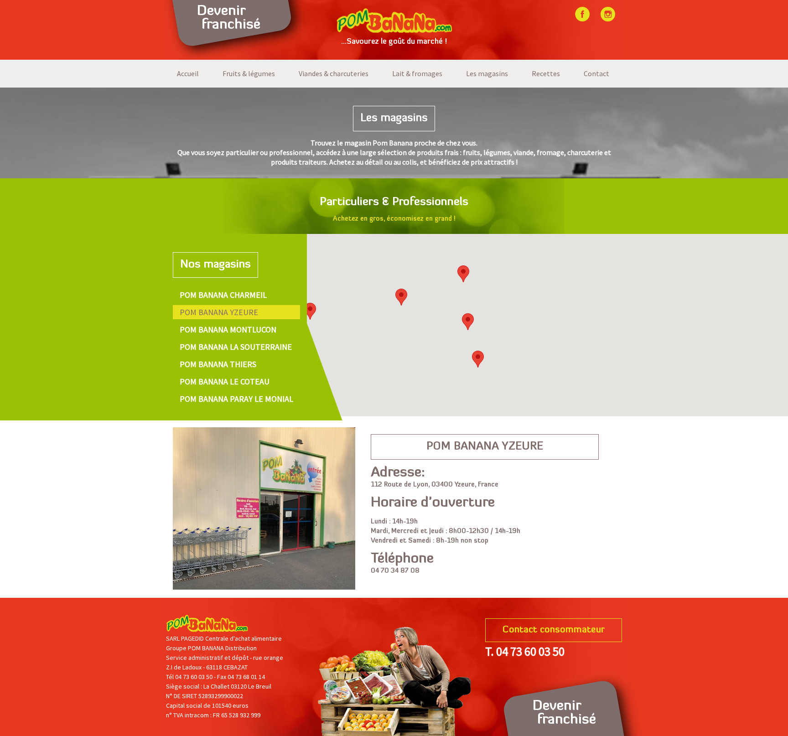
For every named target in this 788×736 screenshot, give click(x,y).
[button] (468, 321)
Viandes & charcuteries (333, 73)
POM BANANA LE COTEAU (225, 381)
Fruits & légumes (249, 73)
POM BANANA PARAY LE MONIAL (236, 399)
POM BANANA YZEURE (219, 312)
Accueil (188, 73)
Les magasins (487, 73)
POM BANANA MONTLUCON (228, 329)
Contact (596, 73)
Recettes (546, 73)
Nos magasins (215, 264)
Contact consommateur (554, 630)
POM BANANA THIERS (218, 364)
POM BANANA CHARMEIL (223, 295)
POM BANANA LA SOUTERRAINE (236, 347)
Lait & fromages (417, 73)
